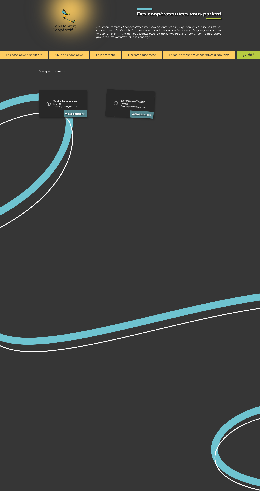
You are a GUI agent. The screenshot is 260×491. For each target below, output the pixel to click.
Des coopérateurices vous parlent (179, 14)
